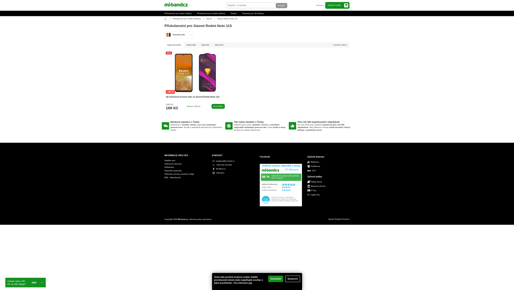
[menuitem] (178, 13)
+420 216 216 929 (224, 165)
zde (250, 283)
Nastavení (293, 279)
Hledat (281, 6)
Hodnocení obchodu (173, 164)
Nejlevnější (191, 45)
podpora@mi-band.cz (225, 161)
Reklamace (169, 167)
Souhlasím (275, 279)
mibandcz (220, 173)
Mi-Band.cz (221, 169)
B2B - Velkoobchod (172, 177)
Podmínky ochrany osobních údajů (179, 174)
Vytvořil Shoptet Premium (339, 219)
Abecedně (219, 45)
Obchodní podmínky (173, 171)
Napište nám (169, 160)
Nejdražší (205, 45)
